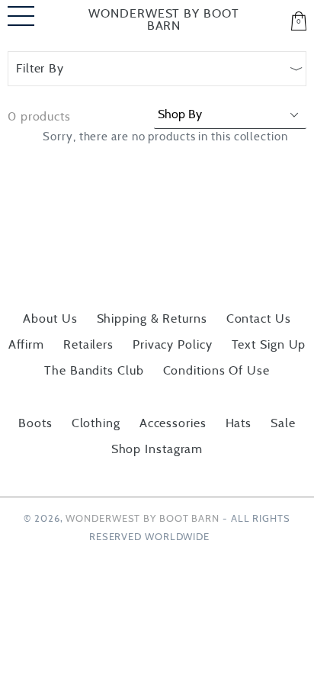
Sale (283, 423)
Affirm (26, 345)
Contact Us (258, 319)
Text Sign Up (269, 345)
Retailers (88, 345)
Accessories (173, 423)
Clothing (96, 423)
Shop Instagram (157, 449)
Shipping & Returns (152, 319)
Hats (239, 423)
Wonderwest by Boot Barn (163, 20)
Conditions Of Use (216, 371)
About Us (50, 319)
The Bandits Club (93, 371)
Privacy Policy (173, 345)
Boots (35, 423)
